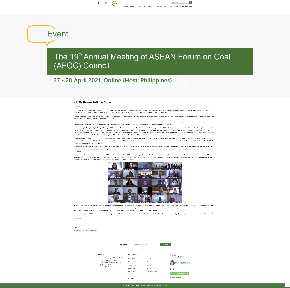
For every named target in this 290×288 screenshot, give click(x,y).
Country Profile (132, 265)
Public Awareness (91, 230)
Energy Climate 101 (133, 271)
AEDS (149, 268)
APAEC (149, 261)
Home (99, 12)
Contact (149, 258)
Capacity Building (152, 271)
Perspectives (131, 268)
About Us (130, 275)
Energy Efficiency (79, 230)
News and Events (106, 12)
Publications (131, 258)
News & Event (132, 261)
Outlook (149, 265)
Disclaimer (131, 278)
